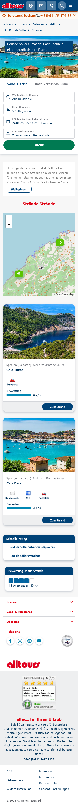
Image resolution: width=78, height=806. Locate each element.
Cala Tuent (14, 369)
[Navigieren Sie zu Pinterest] (29, 641)
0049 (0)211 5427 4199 (39, 759)
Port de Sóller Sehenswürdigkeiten (32, 547)
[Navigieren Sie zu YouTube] (39, 641)
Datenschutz (15, 780)
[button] (59, 238)
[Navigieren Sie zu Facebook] (10, 641)
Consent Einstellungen (54, 789)
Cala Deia (13, 483)
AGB (9, 771)
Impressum (46, 771)
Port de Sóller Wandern (25, 556)
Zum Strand (57, 407)
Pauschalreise (17, 84)
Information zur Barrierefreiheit (49, 780)
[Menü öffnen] (70, 5)
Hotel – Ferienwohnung (51, 84)
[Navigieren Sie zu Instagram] (20, 641)
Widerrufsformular (19, 789)
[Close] (74, 15)
